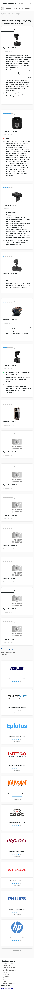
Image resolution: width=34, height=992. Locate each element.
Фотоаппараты (7, 980)
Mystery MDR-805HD (17, 370)
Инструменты (7, 969)
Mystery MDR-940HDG (17, 538)
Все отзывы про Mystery (8, 649)
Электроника (5, 654)
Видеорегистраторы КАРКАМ (17, 789)
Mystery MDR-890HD (17, 65)
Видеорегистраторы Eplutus (17, 731)
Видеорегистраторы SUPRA (17, 875)
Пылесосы (6, 974)
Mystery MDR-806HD (17, 414)
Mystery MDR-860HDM (17, 507)
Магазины (26, 8)
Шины (4, 981)
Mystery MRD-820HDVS (17, 217)
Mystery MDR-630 (17, 631)
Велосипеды (6, 965)
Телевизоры (6, 976)
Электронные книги (9, 983)
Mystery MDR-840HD (17, 601)
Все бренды (17, 950)
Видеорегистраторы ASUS (17, 674)
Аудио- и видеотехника (8, 652)
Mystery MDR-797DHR (17, 477)
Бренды (17, 8)
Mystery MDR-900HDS (17, 319)
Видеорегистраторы (9, 967)
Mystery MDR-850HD (17, 571)
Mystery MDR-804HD (17, 444)
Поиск (30, 3)
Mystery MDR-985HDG (17, 145)
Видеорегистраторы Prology (17, 846)
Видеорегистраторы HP (17, 933)
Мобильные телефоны (9, 970)
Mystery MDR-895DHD (17, 272)
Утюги (4, 978)
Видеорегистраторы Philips (17, 904)
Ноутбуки (5, 972)
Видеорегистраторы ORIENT (17, 818)
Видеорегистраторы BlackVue (17, 702)
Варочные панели (8, 963)
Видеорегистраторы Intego (17, 760)
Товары (8, 8)
